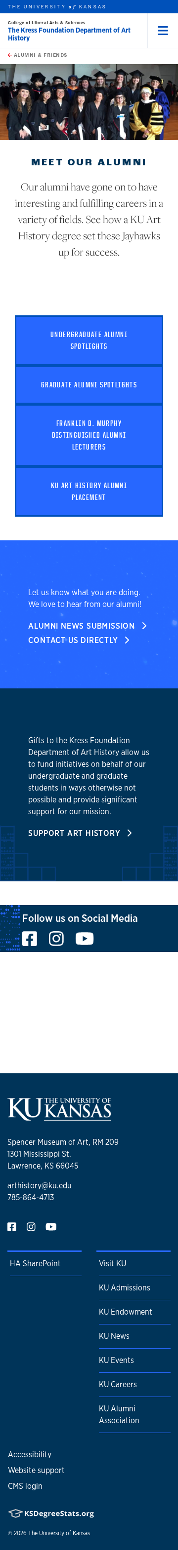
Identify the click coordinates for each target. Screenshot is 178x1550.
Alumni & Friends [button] (40, 54)
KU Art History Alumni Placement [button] (89, 491)
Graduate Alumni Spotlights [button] (89, 384)
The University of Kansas (59, 1533)
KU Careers (118, 1384)
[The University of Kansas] (59, 1116)
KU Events (116, 1360)
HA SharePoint (35, 1263)
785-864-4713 (30, 1197)
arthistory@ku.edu (39, 1185)
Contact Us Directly (74, 640)
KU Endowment (125, 1312)
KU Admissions (124, 1288)
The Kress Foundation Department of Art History (69, 34)
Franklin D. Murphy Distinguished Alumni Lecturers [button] (89, 435)
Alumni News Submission (82, 626)
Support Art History (75, 833)
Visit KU (112, 1263)
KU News (114, 1336)
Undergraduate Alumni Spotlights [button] (89, 340)
